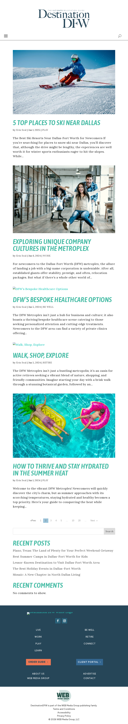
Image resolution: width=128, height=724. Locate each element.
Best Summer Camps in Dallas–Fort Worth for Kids (50, 556)
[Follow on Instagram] (64, 620)
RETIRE (47, 362)
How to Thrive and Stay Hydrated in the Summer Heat (61, 469)
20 (79, 520)
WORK (46, 255)
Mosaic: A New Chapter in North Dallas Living (46, 574)
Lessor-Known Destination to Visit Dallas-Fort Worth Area (56, 562)
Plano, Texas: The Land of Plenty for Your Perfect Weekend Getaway (63, 550)
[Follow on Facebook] (57, 620)
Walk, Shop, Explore (40, 355)
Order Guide (37, 661)
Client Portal (88, 662)
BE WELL (48, 306)
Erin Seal (21, 129)
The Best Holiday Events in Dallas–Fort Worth (47, 568)
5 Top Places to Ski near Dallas (56, 123)
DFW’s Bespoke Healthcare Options (62, 300)
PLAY (45, 129)
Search (109, 531)
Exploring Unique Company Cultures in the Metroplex (52, 245)
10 (73, 520)
